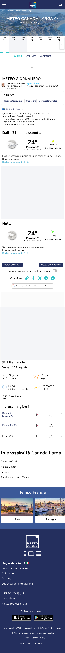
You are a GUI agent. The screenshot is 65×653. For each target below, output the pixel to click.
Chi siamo (8, 573)
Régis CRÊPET (32, 83)
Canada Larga (27, 11)
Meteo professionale (14, 603)
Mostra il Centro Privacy (34, 638)
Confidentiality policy (24, 632)
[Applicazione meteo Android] (43, 618)
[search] (60, 4)
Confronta (45, 56)
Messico (10, 11)
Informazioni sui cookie (51, 628)
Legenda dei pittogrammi (17, 583)
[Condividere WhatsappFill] (53, 278)
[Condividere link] (27, 278)
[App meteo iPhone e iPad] (21, 618)
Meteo (3, 11)
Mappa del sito (30, 628)
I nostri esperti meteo (15, 568)
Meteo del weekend (51, 264)
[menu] (4, 4)
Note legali (8, 628)
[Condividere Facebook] (33, 278)
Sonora (17, 11)
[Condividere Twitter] (40, 278)
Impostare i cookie (45, 633)
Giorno (18, 56)
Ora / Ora (31, 56)
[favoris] (56, 19)
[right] (62, 43)
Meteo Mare (9, 598)
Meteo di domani (12, 264)
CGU (18, 628)
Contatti (6, 578)
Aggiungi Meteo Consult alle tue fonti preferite (35, 286)
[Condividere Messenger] (46, 278)
